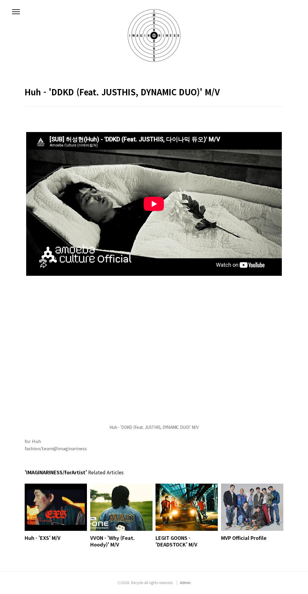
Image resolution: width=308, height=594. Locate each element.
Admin (185, 582)
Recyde (137, 582)
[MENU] (16, 12)
